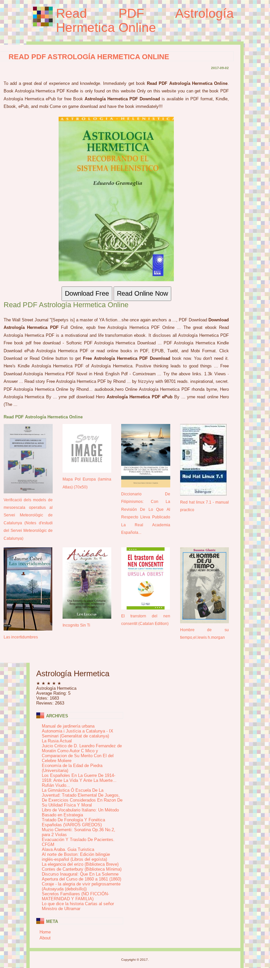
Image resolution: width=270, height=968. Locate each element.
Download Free (87, 293)
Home (45, 932)
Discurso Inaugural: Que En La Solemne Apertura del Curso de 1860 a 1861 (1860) (81, 876)
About (45, 937)
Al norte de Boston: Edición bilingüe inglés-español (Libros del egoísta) (76, 857)
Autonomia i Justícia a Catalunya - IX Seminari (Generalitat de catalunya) (77, 733)
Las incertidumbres (21, 637)
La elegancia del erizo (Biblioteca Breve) (80, 864)
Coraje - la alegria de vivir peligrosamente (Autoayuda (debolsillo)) (81, 886)
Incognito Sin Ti (76, 625)
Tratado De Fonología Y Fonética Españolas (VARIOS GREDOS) (73, 822)
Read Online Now (142, 293)
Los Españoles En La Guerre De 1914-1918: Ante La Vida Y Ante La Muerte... (79, 778)
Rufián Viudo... (56, 785)
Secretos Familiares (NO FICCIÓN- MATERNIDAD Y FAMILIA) (75, 896)
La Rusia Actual (57, 740)
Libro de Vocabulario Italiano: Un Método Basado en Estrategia (80, 812)
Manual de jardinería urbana (68, 726)
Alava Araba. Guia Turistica (68, 849)
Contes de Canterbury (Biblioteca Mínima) (82, 869)
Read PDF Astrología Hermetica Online (145, 20)
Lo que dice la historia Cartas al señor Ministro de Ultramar (78, 906)
